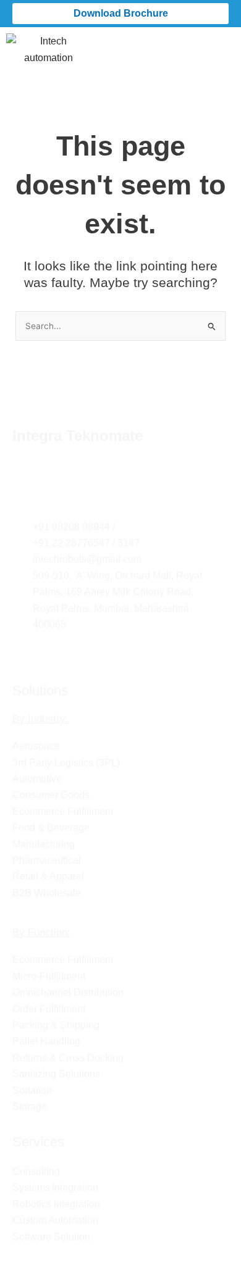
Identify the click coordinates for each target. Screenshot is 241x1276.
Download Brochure (121, 13)
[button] (225, 44)
